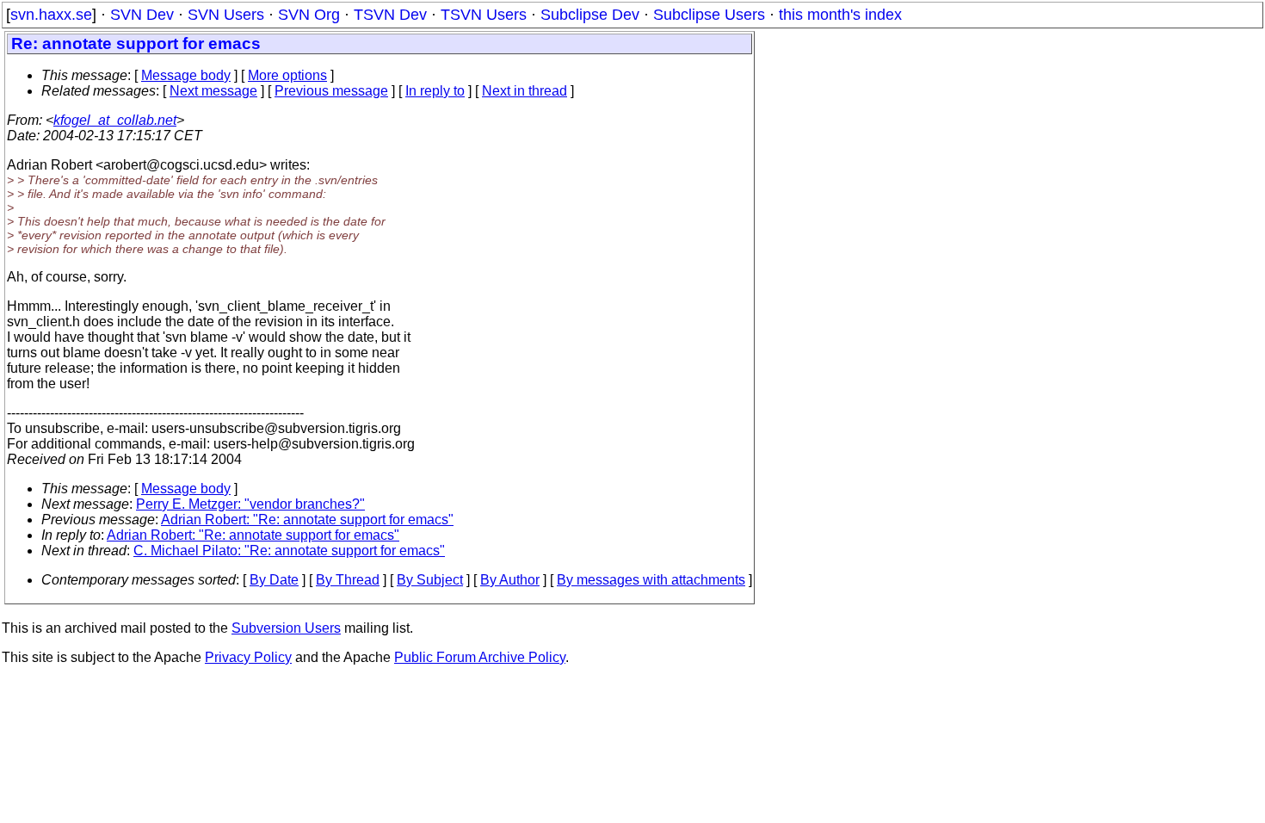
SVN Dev (142, 14)
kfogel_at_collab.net (114, 120)
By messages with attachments (651, 579)
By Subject (430, 579)
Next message (213, 91)
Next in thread (524, 91)
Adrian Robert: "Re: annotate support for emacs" (307, 519)
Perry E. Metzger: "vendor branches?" (250, 504)
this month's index (840, 14)
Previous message (331, 91)
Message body (186, 75)
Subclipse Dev (589, 14)
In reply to (435, 91)
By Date (274, 579)
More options (287, 75)
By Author (510, 579)
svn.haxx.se (51, 14)
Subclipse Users (709, 14)
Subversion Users (286, 628)
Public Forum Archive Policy (479, 657)
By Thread (348, 579)
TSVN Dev (390, 14)
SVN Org (309, 14)
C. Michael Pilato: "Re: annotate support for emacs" (289, 550)
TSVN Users (484, 14)
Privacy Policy (248, 657)
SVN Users (226, 14)
